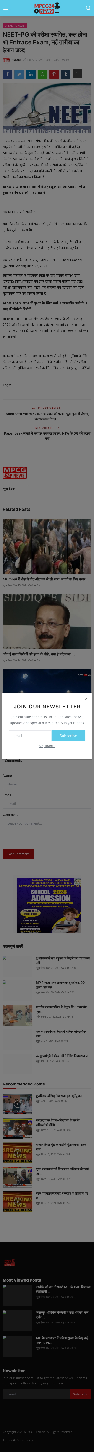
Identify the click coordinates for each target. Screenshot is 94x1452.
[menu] (5, 8)
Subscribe (68, 735)
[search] (88, 8)
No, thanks (47, 746)
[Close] (85, 699)
